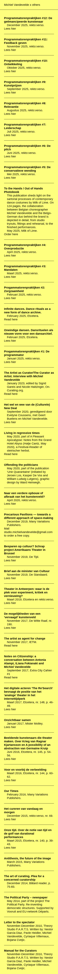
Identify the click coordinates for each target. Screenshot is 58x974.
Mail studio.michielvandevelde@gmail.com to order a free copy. (28, 532)
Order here (11, 234)
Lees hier (10, 28)
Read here (11, 319)
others (36, 4)
